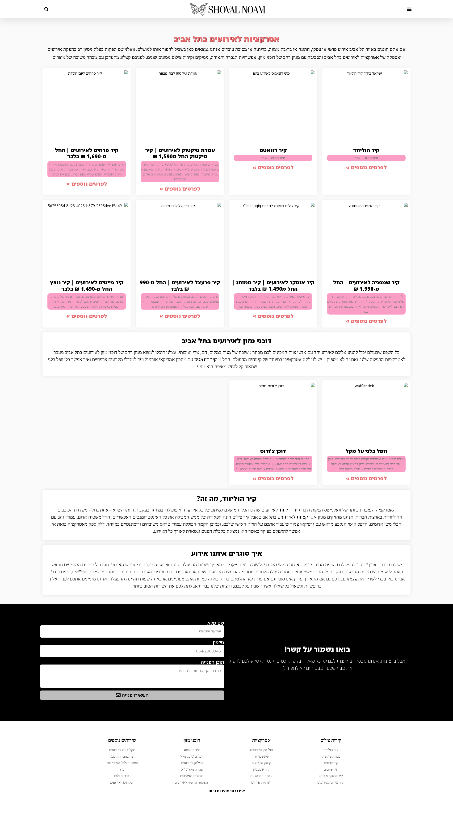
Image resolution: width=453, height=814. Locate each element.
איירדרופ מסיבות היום (226, 790)
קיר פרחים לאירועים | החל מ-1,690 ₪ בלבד (86, 153)
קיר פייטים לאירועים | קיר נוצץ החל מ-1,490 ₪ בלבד (87, 285)
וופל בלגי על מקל (366, 450)
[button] (409, 9)
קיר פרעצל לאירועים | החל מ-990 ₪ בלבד (180, 285)
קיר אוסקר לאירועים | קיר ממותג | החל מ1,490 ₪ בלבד (273, 285)
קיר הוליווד (366, 150)
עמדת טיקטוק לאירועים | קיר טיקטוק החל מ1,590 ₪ (180, 153)
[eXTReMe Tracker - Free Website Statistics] (401, 675)
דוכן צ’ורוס (273, 450)
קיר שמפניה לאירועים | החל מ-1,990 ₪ (366, 285)
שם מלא (215, 623)
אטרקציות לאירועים (297, 517)
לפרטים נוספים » (366, 167)
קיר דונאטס (273, 150)
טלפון (218, 642)
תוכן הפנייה (212, 662)
